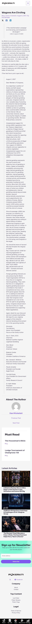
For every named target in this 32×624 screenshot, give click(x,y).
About (16, 587)
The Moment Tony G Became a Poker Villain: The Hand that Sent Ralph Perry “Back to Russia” (15, 534)
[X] (3, 20)
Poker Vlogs (16, 602)
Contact (16, 589)
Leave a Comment (11, 15)
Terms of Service (16, 610)
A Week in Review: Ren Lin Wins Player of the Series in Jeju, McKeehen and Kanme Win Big (15, 489)
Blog (3, 15)
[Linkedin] (10, 20)
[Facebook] (6, 20)
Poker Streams (16, 600)
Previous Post (16, 418)
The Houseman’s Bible (15, 441)
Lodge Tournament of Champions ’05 (15, 451)
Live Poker (16, 598)
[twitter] (10, 579)
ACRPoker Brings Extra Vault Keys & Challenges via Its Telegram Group (15, 512)
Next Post (16, 423)
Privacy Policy (16, 612)
